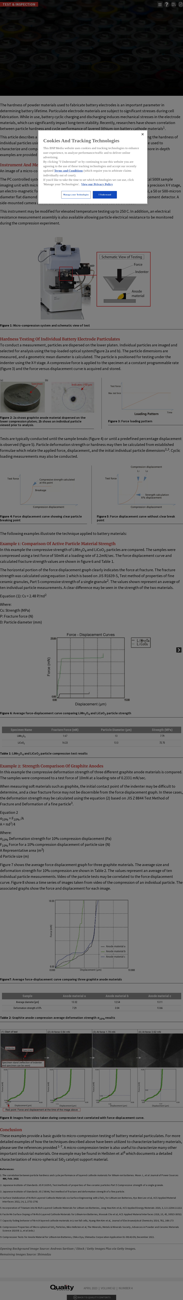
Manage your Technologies (76, 195)
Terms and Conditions (68, 170)
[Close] (143, 134)
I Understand (105, 195)
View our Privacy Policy (97, 184)
